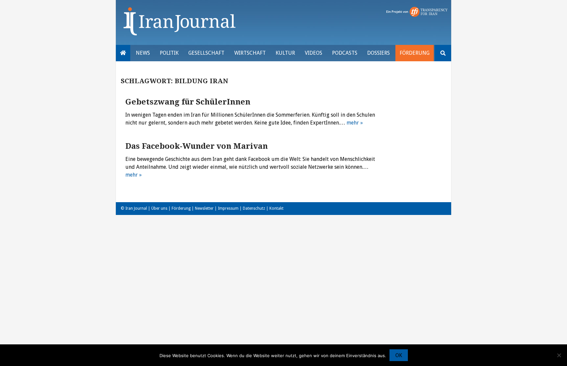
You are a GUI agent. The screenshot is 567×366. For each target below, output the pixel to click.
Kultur (285, 53)
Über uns (159, 208)
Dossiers (378, 53)
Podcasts (344, 53)
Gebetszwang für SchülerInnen (187, 101)
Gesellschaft (206, 53)
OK (398, 355)
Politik (169, 53)
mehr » (354, 123)
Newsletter (204, 208)
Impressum (228, 208)
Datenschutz (254, 208)
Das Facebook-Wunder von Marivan (196, 146)
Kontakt (276, 208)
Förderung (415, 53)
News (143, 53)
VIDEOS (313, 53)
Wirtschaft (250, 53)
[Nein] (559, 355)
